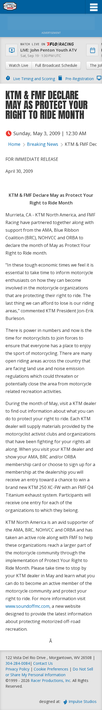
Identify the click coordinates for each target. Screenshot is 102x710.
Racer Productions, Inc (50, 680)
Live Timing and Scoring (34, 78)
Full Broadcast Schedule (56, 65)
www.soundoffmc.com (27, 606)
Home (14, 144)
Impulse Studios (83, 701)
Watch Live (18, 65)
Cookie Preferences (51, 669)
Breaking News (42, 144)
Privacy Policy (17, 669)
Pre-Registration (79, 78)
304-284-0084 (17, 663)
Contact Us (43, 663)
